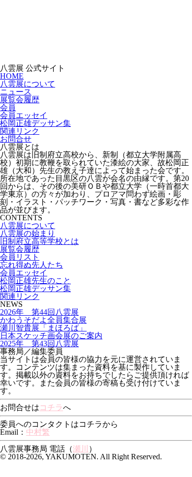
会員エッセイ (23, 115)
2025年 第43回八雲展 (39, 343)
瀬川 (81, 449)
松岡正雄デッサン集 (35, 123)
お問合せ (16, 139)
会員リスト (19, 257)
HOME (12, 76)
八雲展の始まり (27, 233)
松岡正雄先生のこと (35, 280)
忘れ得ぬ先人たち (31, 265)
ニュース (16, 92)
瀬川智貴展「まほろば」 (43, 328)
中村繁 (38, 432)
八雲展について (27, 84)
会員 (8, 107)
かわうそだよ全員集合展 (43, 320)
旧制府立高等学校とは (39, 241)
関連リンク (19, 131)
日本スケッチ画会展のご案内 (51, 335)
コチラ (51, 407)
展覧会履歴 (19, 99)
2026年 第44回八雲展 (39, 312)
